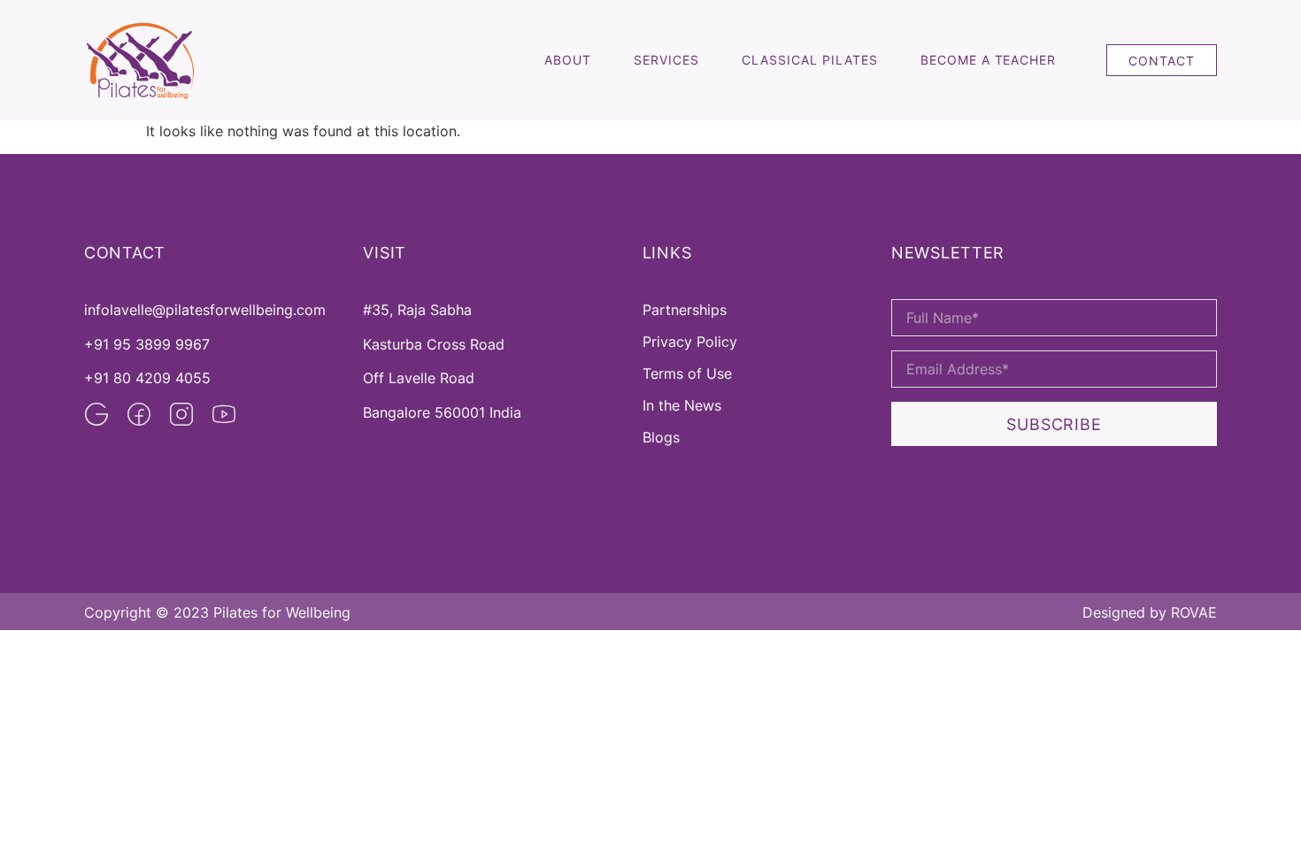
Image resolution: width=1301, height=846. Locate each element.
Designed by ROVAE (1149, 612)
